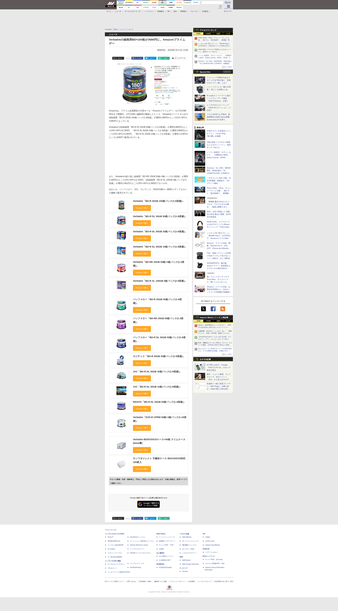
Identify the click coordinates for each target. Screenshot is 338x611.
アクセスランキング (208, 30)
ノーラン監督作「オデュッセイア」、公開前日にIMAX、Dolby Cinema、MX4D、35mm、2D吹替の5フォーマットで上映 (214, 58)
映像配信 (161, 11)
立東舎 (161, 549)
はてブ (152, 58)
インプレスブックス (137, 563)
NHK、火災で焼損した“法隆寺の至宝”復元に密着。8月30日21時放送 (219, 214)
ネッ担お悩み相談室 (115, 557)
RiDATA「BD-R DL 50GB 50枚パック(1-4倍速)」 (159, 402)
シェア (139, 58)
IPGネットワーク (209, 556)
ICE (204, 534)
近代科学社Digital (165, 567)
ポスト (120, 58)
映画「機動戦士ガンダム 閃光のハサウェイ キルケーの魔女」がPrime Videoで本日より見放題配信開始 (215, 345)
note (165, 58)
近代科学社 (160, 564)
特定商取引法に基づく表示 (223, 581)
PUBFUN (206, 549)
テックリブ (183, 568)
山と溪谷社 (160, 553)
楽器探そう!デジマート (167, 541)
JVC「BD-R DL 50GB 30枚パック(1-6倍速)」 (157, 371)
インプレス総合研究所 (115, 545)
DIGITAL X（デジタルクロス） (141, 553)
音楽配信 (205, 11)
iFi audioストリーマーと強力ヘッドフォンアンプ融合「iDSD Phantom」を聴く (219, 98)
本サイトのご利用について (114, 581)
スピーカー (194, 11)
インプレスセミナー (137, 549)
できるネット (112, 568)
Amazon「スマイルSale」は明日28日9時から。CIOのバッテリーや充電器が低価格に (219, 289)
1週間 (218, 34)
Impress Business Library (139, 545)
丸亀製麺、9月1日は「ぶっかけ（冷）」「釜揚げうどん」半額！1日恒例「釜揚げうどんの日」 (215, 333)
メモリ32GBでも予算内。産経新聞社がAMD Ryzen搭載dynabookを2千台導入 (218, 117)
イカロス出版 (184, 534)
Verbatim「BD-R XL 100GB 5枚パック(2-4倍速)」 (160, 281)
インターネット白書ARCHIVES (119, 572)
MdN (181, 557)
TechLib (185, 571)
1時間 (198, 34)
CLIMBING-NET (164, 560)
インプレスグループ (204, 581)
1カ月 (228, 34)
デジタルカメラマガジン (116, 564)
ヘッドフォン (149, 11)
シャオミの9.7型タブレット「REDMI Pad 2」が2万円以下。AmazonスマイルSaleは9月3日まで (214, 46)
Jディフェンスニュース (190, 541)
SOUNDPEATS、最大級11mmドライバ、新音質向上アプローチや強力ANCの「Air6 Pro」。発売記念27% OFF (218, 268)
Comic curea (209, 541)
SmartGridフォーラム (137, 537)
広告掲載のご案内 (145, 581)
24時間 (208, 34)
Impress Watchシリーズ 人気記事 (214, 317)
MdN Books (186, 560)
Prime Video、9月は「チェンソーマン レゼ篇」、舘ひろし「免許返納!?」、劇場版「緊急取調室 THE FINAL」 (214, 40)
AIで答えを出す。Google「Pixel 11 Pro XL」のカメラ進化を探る (219, 367)
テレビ (108, 11)
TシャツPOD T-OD (166, 545)
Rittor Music (161, 534)
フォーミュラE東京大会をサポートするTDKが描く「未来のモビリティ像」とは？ (219, 80)
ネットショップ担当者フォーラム (142, 541)
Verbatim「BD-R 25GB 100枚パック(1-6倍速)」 (158, 201)
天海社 (207, 537)
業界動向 (183, 11)
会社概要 (191, 581)
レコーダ (118, 11)
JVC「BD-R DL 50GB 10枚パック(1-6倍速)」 (157, 386)
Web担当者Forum (114, 541)
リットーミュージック (167, 537)
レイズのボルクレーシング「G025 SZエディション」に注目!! (219, 107)
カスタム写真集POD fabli (214, 563)
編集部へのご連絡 (160, 581)
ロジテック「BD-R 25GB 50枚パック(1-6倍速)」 (159, 356)
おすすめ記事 (205, 359)
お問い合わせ (131, 581)
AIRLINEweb (186, 537)
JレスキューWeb (188, 549)
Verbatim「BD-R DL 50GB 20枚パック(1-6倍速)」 (160, 231)
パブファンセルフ (211, 552)
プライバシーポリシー (178, 581)
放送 (175, 11)
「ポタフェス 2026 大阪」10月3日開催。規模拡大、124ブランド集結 (219, 180)
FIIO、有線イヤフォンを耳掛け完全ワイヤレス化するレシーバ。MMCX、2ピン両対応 (219, 255)
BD (169, 11)
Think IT (110, 537)
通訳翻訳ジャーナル (189, 545)
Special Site (205, 72)
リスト (127, 58)
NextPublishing (135, 567)
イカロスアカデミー (189, 553)
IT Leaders (111, 549)
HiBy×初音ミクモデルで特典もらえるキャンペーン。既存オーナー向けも (219, 144)
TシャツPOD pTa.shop (214, 559)
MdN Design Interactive (190, 564)
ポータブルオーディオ (133, 11)
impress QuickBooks (212, 545)
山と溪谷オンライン (166, 556)
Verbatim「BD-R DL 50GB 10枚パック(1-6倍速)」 (160, 246)
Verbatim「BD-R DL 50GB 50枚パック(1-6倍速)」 (160, 216)
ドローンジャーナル (115, 553)
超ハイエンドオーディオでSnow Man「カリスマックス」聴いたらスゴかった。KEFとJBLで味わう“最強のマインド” (219, 282)
